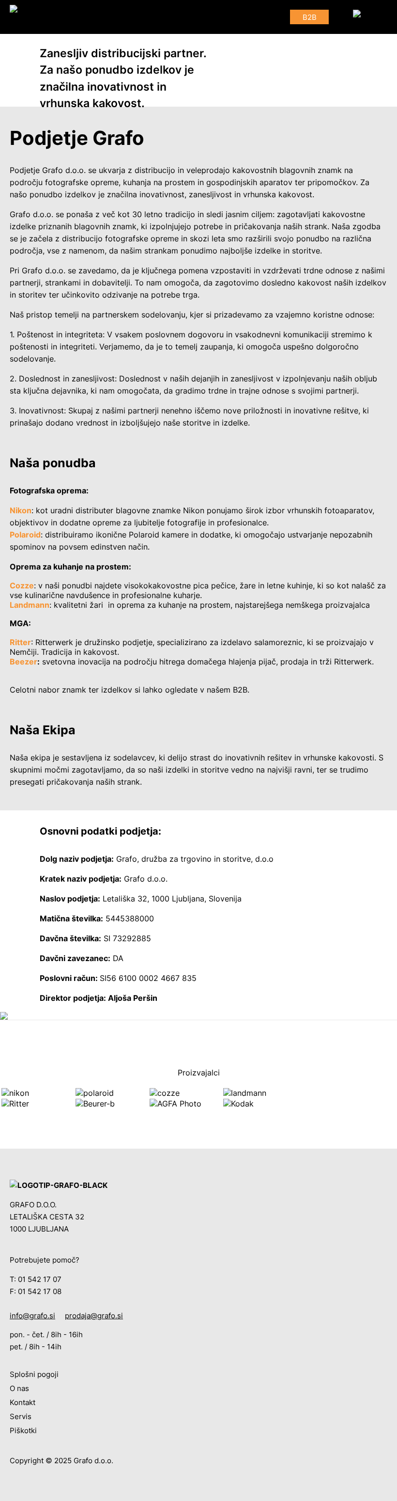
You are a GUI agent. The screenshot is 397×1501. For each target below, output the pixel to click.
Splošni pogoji (34, 1374)
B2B (310, 17)
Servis (20, 1416)
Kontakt (22, 1402)
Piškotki (23, 1430)
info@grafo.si (32, 1315)
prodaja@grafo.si (94, 1315)
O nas (19, 1388)
